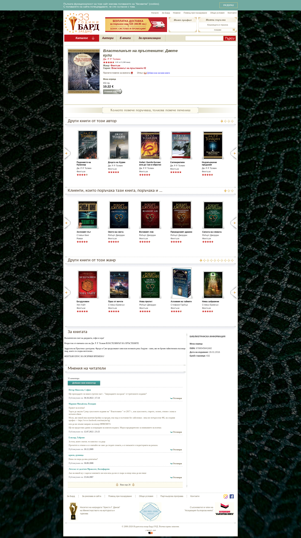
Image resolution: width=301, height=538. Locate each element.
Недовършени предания (209, 163)
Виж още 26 (125, 485)
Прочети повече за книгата (116, 73)
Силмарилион (177, 162)
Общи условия (217, 13)
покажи (217, 30)
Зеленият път (84, 232)
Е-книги (125, 38)
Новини (176, 13)
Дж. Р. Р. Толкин (112, 59)
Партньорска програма (171, 496)
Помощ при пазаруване (195, 13)
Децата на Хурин (116, 162)
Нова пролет (145, 301)
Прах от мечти (115, 301)
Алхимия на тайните (181, 301)
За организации (149, 38)
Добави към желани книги (158, 73)
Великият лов (146, 232)
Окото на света (116, 232)
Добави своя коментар (84, 383)
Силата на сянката (212, 232)
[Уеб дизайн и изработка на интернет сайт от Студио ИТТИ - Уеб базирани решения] (150, 532)
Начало (155, 13)
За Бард (166, 13)
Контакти (232, 13)
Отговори (177, 398)
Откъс (140, 73)
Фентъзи (115, 65)
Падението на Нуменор (84, 163)
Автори (108, 38)
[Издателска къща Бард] (81, 22)
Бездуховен (83, 301)
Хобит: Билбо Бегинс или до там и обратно (150, 163)
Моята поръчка (216, 19)
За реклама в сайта (91, 496)
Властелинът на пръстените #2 (128, 68)
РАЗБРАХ (228, 5)
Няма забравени (210, 301)
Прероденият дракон (181, 232)
